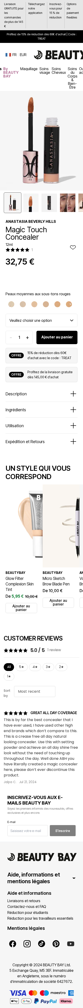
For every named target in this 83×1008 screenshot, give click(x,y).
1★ (9, 676)
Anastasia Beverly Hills (31, 221)
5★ (21, 667)
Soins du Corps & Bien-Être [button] (72, 78)
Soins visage (44, 70)
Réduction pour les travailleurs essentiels (40, 918)
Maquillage (29, 69)
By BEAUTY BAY (11, 72)
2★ (61, 667)
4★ (35, 667)
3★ (48, 667)
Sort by (7, 693)
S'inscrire (62, 831)
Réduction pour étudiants (27, 912)
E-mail (11, 822)
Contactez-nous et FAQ (26, 906)
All (9, 667)
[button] (12, 202)
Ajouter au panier (57, 337)
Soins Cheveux (59, 70)
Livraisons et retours (23, 900)
